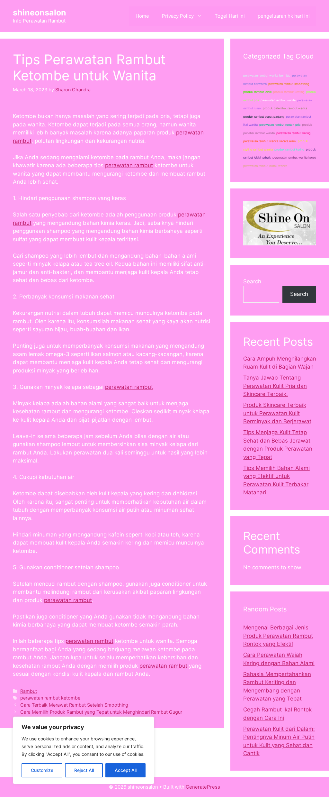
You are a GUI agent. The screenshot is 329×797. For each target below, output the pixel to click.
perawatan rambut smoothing (288, 84)
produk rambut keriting (289, 92)
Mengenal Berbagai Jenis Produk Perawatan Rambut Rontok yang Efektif (278, 635)
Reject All (84, 770)
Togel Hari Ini (230, 16)
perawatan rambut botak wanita (265, 166)
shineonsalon (39, 12)
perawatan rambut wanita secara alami (269, 141)
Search (252, 281)
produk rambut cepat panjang (263, 116)
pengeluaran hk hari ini (284, 16)
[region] (83, 750)
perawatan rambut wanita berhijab (266, 75)
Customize (42, 770)
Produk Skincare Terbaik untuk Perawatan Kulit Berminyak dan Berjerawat (277, 413)
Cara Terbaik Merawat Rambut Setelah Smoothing (74, 705)
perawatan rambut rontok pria (279, 124)
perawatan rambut (129, 165)
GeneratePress (203, 787)
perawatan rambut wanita (278, 100)
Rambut (28, 691)
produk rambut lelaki (257, 92)
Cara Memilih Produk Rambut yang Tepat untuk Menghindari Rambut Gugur (101, 712)
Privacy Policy (178, 16)
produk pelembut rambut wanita (285, 108)
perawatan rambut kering (293, 133)
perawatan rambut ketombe (50, 698)
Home (142, 16)
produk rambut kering (289, 149)
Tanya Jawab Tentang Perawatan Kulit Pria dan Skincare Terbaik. (275, 385)
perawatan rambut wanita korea (294, 157)
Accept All (126, 770)
